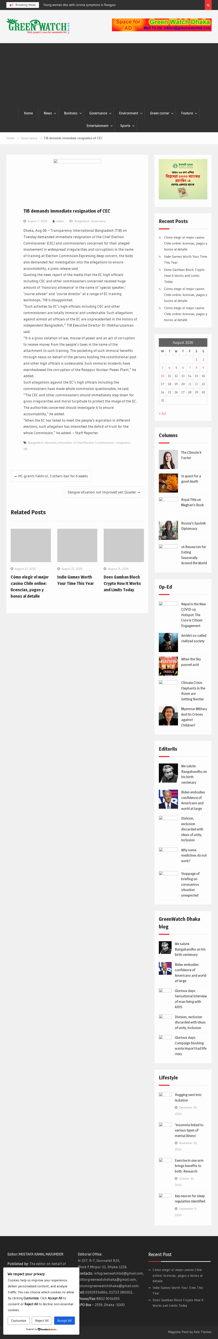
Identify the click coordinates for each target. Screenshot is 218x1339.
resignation (123, 443)
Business (70, 113)
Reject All (42, 1320)
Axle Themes (203, 1332)
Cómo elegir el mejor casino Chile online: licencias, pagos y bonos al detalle (185, 243)
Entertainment (97, 126)
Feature (187, 113)
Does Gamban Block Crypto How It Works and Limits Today (122, 583)
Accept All (64, 1320)
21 (189, 384)
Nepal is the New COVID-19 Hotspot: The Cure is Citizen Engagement (193, 615)
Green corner (159, 113)
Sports (125, 126)
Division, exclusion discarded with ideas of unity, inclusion (192, 829)
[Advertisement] (108, 75)
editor (60, 221)
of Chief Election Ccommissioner (93, 443)
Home (28, 113)
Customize (18, 1320)
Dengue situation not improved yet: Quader (102, 492)
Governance (98, 113)
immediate (65, 443)
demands (51, 443)
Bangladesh (82, 221)
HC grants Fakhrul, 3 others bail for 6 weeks (53, 476)
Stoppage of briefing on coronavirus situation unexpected (190, 884)
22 (196, 384)
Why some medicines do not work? (194, 855)
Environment (128, 113)
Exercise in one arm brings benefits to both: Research (189, 1165)
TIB (25, 449)
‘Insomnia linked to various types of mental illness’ (189, 1130)
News (48, 113)
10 (162, 376)
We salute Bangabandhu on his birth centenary (190, 949)
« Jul (162, 413)
